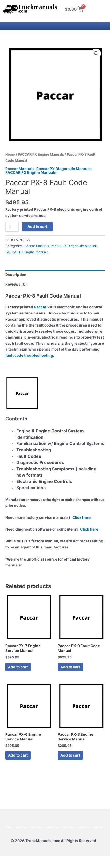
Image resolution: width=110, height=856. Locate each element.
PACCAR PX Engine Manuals (41, 154)
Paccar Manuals (19, 169)
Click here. (82, 517)
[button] (96, 53)
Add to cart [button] (18, 667)
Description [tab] (15, 274)
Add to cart (37, 226)
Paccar (40, 307)
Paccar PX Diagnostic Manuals (64, 169)
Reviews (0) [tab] (16, 284)
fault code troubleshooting (29, 355)
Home (10, 154)
